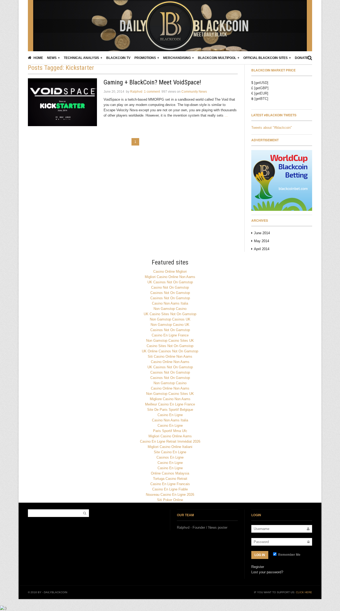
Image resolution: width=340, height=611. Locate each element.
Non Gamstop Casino (170, 309)
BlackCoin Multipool (217, 58)
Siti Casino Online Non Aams (170, 356)
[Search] (310, 58)
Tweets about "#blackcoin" (271, 128)
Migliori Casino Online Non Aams (170, 277)
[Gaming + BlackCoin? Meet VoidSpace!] (62, 102)
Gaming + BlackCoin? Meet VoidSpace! (152, 82)
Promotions (145, 58)
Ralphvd (136, 91)
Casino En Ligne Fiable (170, 489)
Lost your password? (267, 572)
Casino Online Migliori (170, 272)
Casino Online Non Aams (170, 362)
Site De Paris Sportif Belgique (170, 410)
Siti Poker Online (170, 500)
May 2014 (261, 241)
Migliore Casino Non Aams (170, 399)
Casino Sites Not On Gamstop (170, 346)
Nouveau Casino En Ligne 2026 (170, 495)
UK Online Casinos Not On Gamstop (170, 351)
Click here (304, 592)
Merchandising (177, 58)
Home (38, 58)
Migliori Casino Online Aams (170, 436)
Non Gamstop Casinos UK (170, 319)
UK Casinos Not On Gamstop (170, 282)
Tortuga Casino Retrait (170, 479)
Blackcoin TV (118, 58)
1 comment (152, 91)
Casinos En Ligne (170, 457)
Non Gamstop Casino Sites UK (170, 341)
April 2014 (261, 249)
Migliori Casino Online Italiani (170, 447)
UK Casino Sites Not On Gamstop (170, 314)
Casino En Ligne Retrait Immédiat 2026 (170, 441)
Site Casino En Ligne (170, 452)
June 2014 (262, 233)
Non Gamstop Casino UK (170, 325)
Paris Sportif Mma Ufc (170, 431)
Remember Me (288, 555)
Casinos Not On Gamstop (170, 293)
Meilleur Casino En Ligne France (170, 404)
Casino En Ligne (170, 415)
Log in (259, 555)
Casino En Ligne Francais (170, 484)
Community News (194, 91)
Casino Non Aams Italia (170, 303)
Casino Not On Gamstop (170, 287)
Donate (301, 58)
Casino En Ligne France (170, 335)
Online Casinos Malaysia (170, 473)
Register (257, 567)
